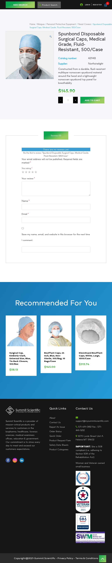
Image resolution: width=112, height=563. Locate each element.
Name (25, 200)
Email (25, 213)
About (52, 417)
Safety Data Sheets (58, 445)
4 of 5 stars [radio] (32, 172)
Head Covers (84, 24)
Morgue (41, 24)
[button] (50, 36)
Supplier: (63, 63)
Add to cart (92, 100)
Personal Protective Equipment (61, 24)
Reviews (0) (56, 135)
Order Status (55, 431)
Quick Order (55, 436)
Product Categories (58, 449)
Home (32, 24)
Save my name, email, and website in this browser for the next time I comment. (56, 237)
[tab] (56, 135)
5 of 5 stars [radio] (36, 172)
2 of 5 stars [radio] (26, 172)
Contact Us (55, 422)
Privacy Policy (65, 558)
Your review (28, 178)
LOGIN (87, 5)
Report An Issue (57, 426)
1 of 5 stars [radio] (23, 172)
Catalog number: (67, 58)
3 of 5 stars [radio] (29, 172)
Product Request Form (60, 440)
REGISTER (97, 5)
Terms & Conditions (86, 558)
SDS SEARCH (20, 4)
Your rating (27, 168)
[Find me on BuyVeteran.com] (83, 499)
